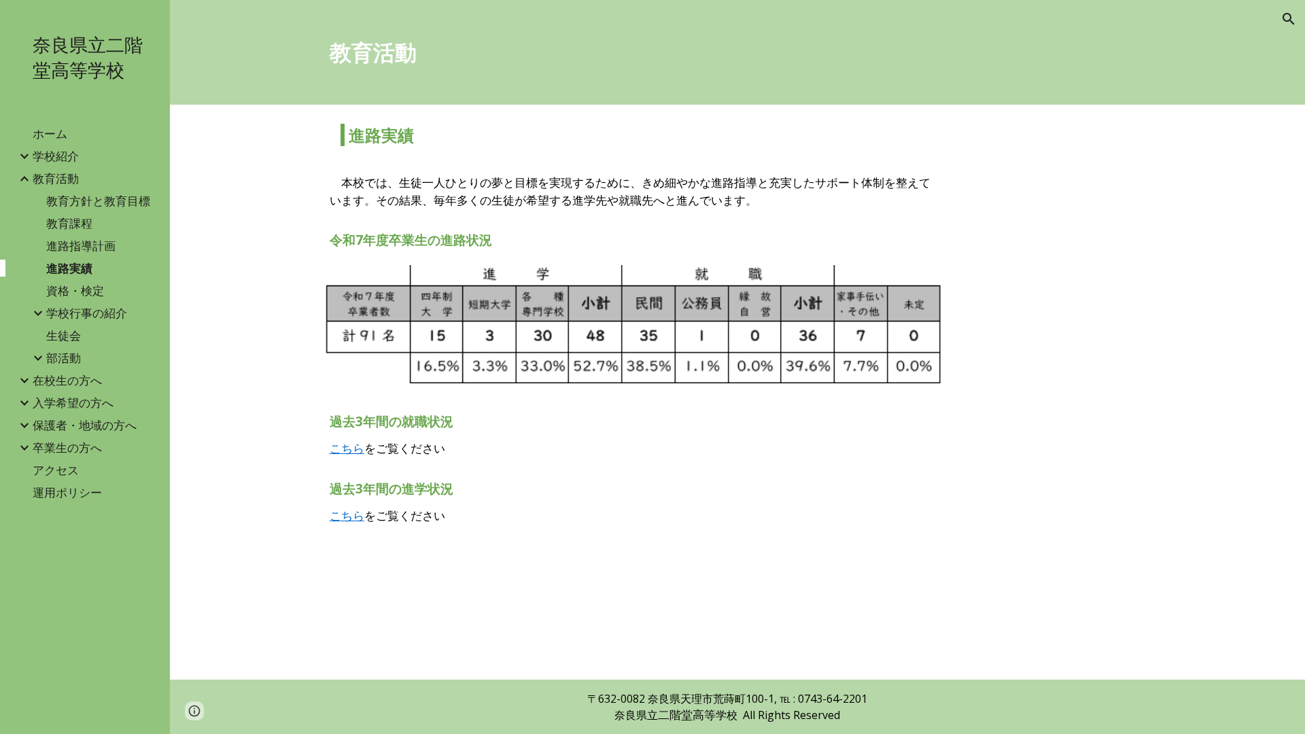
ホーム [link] (50, 133)
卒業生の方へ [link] (67, 447)
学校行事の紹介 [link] (86, 312)
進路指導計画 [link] (81, 245)
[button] (1288, 19)
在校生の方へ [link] (67, 380)
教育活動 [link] (56, 178)
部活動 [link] (63, 357)
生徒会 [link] (63, 335)
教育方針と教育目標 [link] (98, 200)
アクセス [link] (56, 469)
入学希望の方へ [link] (73, 402)
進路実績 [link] (69, 268)
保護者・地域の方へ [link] (85, 425)
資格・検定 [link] (75, 290)
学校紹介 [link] (56, 155)
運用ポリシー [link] (67, 492)
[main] (737, 52)
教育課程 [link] (69, 223)
